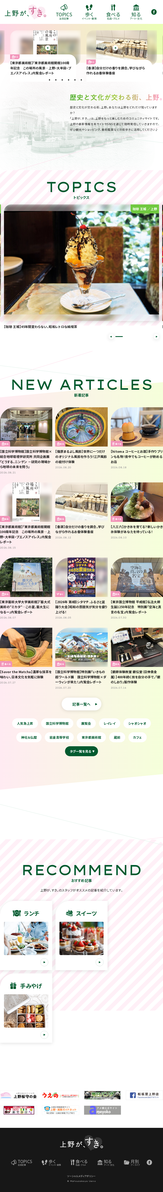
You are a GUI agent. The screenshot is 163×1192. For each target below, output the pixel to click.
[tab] (49, 80)
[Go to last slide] (111, 336)
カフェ (137, 737)
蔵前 (117, 737)
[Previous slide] (47, 48)
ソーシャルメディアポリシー (81, 1176)
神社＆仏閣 (29, 737)
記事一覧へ (81, 704)
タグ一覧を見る (80, 751)
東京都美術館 (91, 737)
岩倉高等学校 (59, 737)
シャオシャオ (137, 723)
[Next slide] (115, 48)
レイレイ (109, 723)
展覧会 (86, 723)
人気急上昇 (25, 723)
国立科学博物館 (57, 723)
